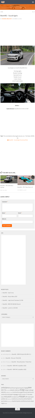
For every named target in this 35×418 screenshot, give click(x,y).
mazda (19, 394)
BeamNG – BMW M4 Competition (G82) (17, 365)
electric (3, 392)
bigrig (26, 388)
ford (14, 392)
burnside (7, 390)
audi (11, 388)
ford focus (17, 392)
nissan (22, 396)
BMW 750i (3, 390)
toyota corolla (20, 401)
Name (4, 213)
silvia (25, 399)
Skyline (29, 399)
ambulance (5, 387)
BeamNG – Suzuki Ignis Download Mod (18, 140)
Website (4, 219)
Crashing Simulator (7, 18)
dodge (22, 390)
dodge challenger (29, 390)
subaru (6, 401)
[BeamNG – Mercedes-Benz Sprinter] (8, 179)
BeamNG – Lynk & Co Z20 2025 (10, 308)
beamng (15, 388)
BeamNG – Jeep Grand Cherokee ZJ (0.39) (13, 300)
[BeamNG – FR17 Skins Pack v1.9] (26, 180)
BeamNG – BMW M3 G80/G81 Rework (12, 304)
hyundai (8, 394)
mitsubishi (7, 397)
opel (32, 397)
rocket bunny (14, 399)
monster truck (15, 397)
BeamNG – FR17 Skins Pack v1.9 (25, 187)
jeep (11, 394)
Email (20, 213)
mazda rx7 (24, 394)
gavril (22, 392)
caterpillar (12, 390)
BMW (30, 388)
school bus (21, 399)
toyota (14, 401)
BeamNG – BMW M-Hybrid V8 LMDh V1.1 (21, 354)
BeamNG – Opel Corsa (8, 292)
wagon (6, 403)
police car (4, 399)
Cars (1, 12)
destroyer (17, 390)
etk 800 (7, 392)
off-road (27, 397)
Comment (5, 201)
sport (2, 401)
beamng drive (20, 388)
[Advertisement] (17, 33)
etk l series (11, 392)
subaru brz (10, 401)
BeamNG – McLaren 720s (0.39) (13, 358)
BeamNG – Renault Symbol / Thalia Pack (21, 362)
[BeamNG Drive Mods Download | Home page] (3, 2)
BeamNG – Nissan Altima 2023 (10, 296)
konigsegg (15, 394)
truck (26, 401)
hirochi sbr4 (27, 392)
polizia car (9, 399)
